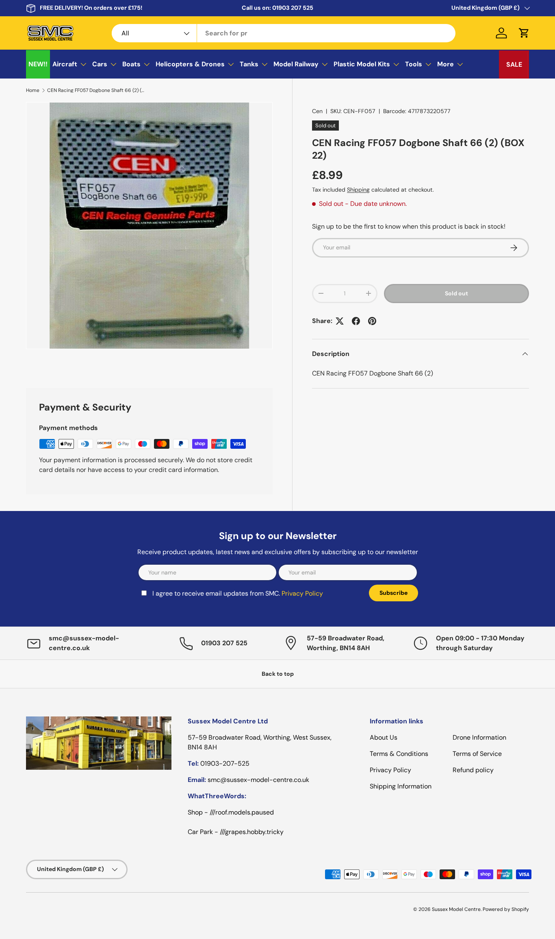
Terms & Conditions (399, 753)
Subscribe (393, 592)
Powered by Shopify (506, 909)
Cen (317, 111)
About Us (383, 737)
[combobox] (283, 33)
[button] (524, 33)
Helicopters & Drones (190, 64)
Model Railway (296, 64)
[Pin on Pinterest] (372, 321)
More (445, 64)
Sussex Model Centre (456, 909)
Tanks (249, 64)
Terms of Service (477, 753)
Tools (413, 64)
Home (32, 90)
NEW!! (38, 64)
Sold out (456, 293)
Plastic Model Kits (362, 64)
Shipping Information (400, 786)
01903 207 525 (292, 7)
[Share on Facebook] (356, 321)
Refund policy (473, 770)
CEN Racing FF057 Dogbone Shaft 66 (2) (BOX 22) (96, 90)
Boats (131, 64)
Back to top (278, 673)
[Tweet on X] (340, 321)
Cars (99, 64)
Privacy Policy (302, 593)
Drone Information (479, 737)
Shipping (358, 189)
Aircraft (64, 64)
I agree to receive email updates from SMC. (237, 593)
